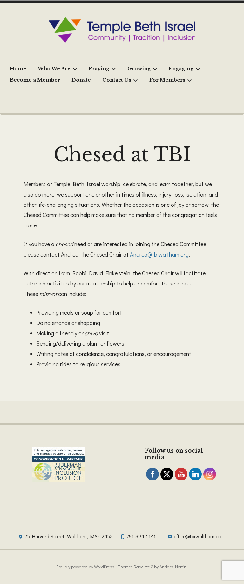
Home (18, 68)
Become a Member (35, 80)
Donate (81, 80)
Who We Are (54, 68)
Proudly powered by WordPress (85, 567)
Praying (99, 68)
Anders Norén (172, 567)
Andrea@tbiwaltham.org (159, 254)
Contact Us (116, 80)
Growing (139, 68)
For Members (167, 80)
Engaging (181, 68)
